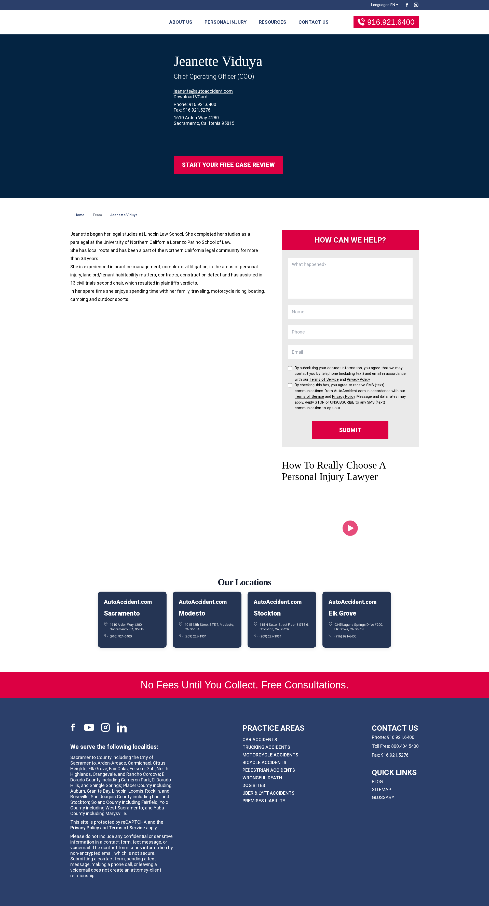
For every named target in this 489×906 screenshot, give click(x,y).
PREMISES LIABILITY (264, 800)
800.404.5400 (405, 746)
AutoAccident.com (128, 602)
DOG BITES (253, 785)
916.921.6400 (391, 22)
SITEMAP (381, 789)
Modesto (192, 613)
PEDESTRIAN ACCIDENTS (268, 770)
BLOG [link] (377, 781)
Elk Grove (342, 613)
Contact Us (313, 22)
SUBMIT (350, 430)
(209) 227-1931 (196, 636)
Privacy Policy (84, 827)
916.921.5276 (395, 755)
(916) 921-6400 (121, 636)
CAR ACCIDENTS (259, 739)
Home (79, 215)
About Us (180, 22)
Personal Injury (226, 22)
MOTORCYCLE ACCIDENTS (270, 754)
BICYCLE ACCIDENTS (264, 762)
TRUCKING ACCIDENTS (266, 747)
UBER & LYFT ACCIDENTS (268, 793)
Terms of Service (127, 827)
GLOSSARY (383, 797)
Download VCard (190, 96)
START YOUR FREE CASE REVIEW (228, 164)
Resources (272, 22)
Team (97, 215)
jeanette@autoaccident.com (203, 91)
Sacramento (122, 613)
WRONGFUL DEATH (262, 777)
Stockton (267, 613)
